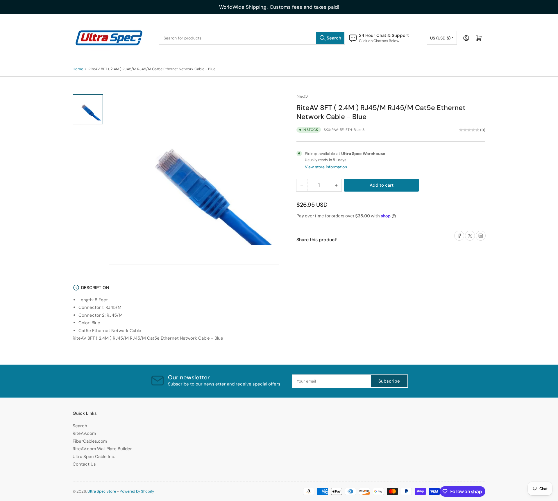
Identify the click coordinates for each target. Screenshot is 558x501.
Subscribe (389, 381)
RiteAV (302, 96)
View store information (326, 167)
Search (80, 426)
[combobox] (252, 38)
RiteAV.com (84, 433)
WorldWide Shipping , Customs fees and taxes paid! (279, 7)
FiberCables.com (90, 441)
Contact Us (84, 464)
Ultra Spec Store (101, 491)
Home (78, 68)
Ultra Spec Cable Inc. (94, 456)
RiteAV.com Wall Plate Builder (102, 449)
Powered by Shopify (137, 491)
